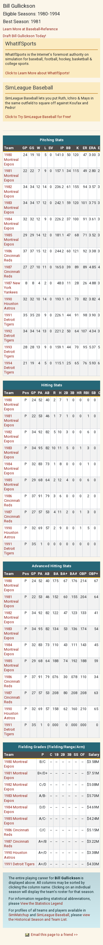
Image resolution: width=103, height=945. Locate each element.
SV (50, 148)
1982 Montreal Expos (11, 191)
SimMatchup (19, 915)
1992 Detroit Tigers (9, 335)
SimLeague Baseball (53, 915)
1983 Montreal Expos (11, 207)
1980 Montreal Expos (11, 159)
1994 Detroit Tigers (9, 367)
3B (72, 393)
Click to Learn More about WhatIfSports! (37, 73)
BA (56, 574)
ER (85, 148)
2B (66, 393)
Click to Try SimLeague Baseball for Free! (38, 117)
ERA (92, 148)
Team (8, 148)
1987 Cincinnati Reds (12, 271)
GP (24, 148)
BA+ (64, 574)
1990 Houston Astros (11, 303)
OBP (82, 574)
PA (40, 393)
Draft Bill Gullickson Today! (24, 36)
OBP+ (93, 574)
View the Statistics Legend (41, 903)
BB (68, 148)
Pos (25, 393)
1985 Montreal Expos (11, 239)
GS (31, 148)
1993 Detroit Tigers (9, 351)
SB (93, 393)
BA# (73, 574)
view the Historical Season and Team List (49, 917)
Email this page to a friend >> (54, 934)
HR (79, 393)
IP (62, 148)
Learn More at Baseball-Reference (30, 29)
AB (47, 393)
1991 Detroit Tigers (9, 319)
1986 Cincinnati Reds (12, 255)
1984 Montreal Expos (11, 223)
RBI (86, 393)
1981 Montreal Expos (11, 175)
